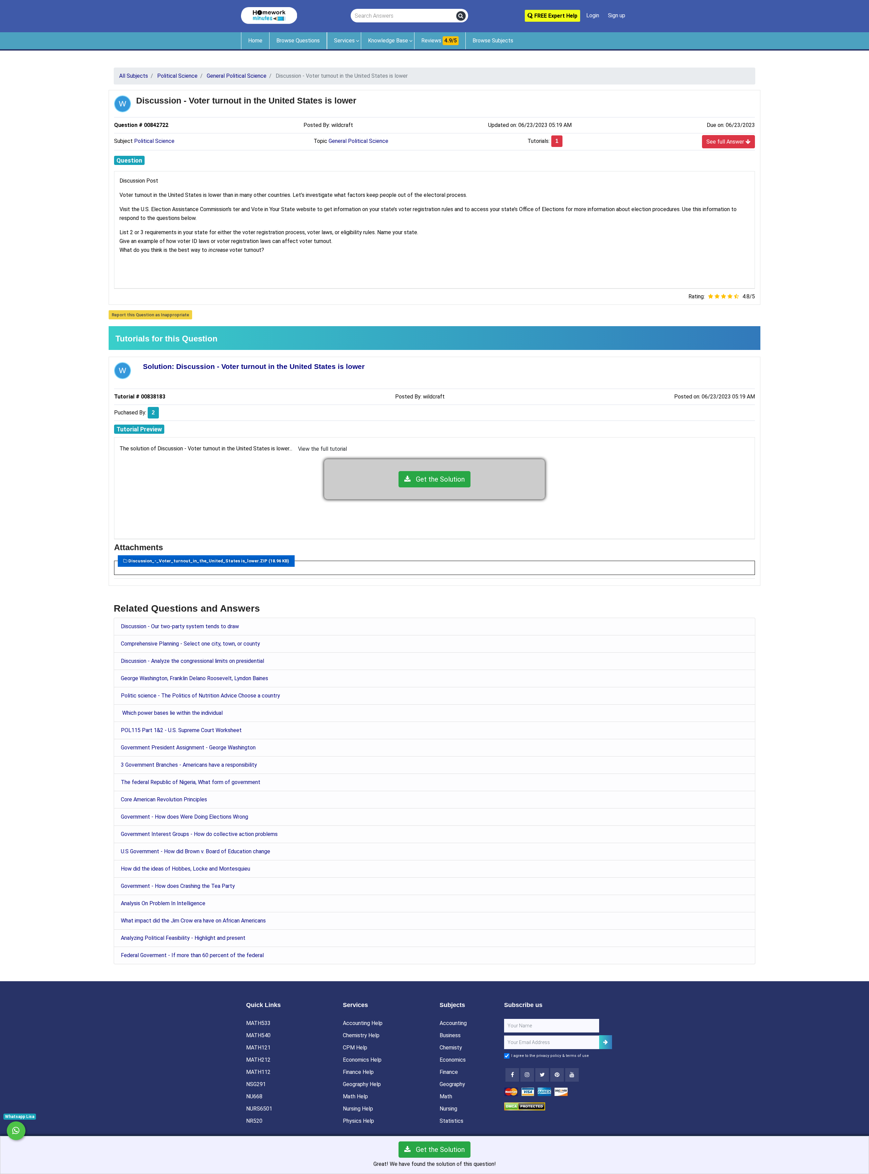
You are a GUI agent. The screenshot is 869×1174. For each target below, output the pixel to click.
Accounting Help (363, 1023)
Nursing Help (358, 1108)
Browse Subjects (493, 40)
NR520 (254, 1121)
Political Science (154, 141)
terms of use (577, 1056)
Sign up (616, 15)
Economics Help (362, 1060)
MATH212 (258, 1060)
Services (344, 40)
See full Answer (725, 141)
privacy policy (548, 1056)
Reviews (439, 40)
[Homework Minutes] (269, 15)
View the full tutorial (322, 449)
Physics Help (358, 1121)
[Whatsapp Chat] (16, 1130)
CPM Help (355, 1047)
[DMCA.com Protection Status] (524, 1106)
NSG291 (256, 1084)
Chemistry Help (361, 1035)
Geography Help (362, 1084)
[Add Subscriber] (605, 1042)
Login (592, 15)
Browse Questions (298, 40)
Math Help (355, 1096)
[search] (461, 16)
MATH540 (258, 1035)
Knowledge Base (388, 40)
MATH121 (258, 1047)
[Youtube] (557, 1075)
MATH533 (258, 1023)
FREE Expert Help (555, 16)
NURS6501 (259, 1108)
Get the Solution (438, 479)
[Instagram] (527, 1075)
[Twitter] (542, 1075)
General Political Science (358, 141)
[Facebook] (512, 1075)
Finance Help (358, 1072)
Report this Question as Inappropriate (150, 314)
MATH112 (258, 1072)
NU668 (254, 1096)
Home (255, 40)
